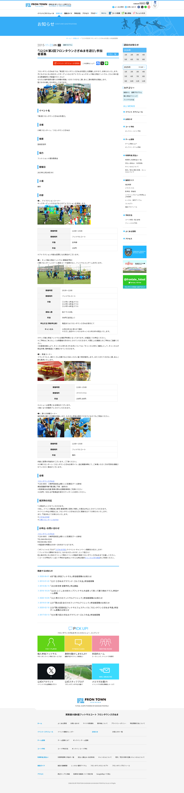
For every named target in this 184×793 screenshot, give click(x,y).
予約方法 (77, 13)
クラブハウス (129, 188)
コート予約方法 (63, 749)
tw (142, 7)
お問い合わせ (74, 723)
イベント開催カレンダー (66, 732)
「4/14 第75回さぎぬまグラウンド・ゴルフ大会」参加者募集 (75, 614)
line (145, 7)
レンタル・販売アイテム (133, 200)
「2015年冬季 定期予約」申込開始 (64, 585)
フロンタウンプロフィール (121, 766)
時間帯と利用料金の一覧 (133, 160)
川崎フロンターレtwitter (49, 519)
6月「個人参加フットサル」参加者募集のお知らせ (71, 576)
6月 (132, 59)
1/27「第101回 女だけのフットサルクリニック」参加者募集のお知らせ (80, 602)
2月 (132, 55)
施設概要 (128, 184)
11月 (137, 81)
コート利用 (116, 13)
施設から (127, 92)
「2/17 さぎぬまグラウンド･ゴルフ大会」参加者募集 (72, 581)
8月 (143, 59)
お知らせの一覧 (117, 732)
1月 (126, 55)
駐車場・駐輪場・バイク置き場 (83, 774)
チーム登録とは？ (131, 144)
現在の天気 (155, 6)
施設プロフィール (131, 207)
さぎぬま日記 (44, 517)
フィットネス (140, 13)
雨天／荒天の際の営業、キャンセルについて (130, 757)
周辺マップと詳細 (64, 774)
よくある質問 (130, 231)
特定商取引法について (137, 723)
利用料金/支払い (131, 155)
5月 (126, 59)
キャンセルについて (132, 166)
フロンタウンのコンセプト (99, 766)
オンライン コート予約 (133, 131)
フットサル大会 (129, 100)
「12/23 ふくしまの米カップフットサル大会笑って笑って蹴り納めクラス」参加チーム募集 (84, 591)
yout (149, 7)
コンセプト (129, 203)
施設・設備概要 (62, 766)
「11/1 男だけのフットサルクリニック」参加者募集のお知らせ (76, 598)
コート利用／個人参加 (132, 220)
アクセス (85, 13)
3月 (137, 55)
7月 (137, 59)
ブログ (93, 13)
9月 (126, 81)
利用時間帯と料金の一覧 (66, 757)
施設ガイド (68, 13)
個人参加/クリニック (131, 96)
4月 (143, 55)
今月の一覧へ (113, 54)
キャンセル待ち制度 (92, 557)
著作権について (102, 723)
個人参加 (128, 13)
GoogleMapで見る (103, 774)
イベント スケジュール (134, 112)
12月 (143, 81)
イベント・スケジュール (45, 732)
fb (138, 7)
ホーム (68, 38)
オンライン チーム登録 (133, 147)
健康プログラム (67, 45)
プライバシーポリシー (118, 723)
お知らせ (59, 13)
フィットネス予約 (131, 223)
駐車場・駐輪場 (130, 191)
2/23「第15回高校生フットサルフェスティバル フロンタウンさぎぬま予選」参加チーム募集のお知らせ (84, 608)
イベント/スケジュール (45, 13)
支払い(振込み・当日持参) (134, 163)
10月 (131, 81)
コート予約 (129, 126)
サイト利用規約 (88, 723)
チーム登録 (129, 139)
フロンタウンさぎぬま (46, 481)
